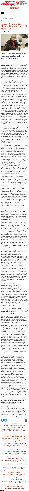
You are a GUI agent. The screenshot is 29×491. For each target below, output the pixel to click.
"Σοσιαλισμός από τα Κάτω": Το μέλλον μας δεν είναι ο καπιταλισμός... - (14, 482)
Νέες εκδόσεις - (14, 449)
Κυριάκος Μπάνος (7, 32)
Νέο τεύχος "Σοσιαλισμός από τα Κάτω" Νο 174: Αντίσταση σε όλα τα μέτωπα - (14, 485)
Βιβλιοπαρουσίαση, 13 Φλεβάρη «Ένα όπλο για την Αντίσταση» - (14, 475)
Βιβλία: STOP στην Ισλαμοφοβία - (14, 425)
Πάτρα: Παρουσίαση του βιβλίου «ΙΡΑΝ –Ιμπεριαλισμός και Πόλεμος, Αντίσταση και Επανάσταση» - (15, 446)
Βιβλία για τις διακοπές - (14, 427)
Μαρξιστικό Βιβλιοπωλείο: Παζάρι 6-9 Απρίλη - (14, 464)
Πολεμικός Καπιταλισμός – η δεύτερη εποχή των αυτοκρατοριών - (14, 457)
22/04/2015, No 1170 (17, 32)
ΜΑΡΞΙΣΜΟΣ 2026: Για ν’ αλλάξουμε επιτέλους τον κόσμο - (14, 461)
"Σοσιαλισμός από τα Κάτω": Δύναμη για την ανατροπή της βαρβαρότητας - (14, 471)
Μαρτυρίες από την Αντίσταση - (14, 433)
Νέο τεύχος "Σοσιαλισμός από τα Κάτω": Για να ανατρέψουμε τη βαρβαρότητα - (14, 435)
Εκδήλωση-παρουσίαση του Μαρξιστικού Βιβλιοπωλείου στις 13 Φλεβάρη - (14, 478)
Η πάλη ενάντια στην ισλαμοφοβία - (14, 451)
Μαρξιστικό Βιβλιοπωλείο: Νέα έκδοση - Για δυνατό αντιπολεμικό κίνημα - (14, 468)
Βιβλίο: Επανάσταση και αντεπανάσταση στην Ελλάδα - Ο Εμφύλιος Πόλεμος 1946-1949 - (14, 430)
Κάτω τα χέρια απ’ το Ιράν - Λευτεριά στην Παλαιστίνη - (14, 454)
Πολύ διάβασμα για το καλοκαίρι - (15, 443)
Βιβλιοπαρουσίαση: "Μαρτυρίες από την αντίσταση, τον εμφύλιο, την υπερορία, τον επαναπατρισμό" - (14, 440)
